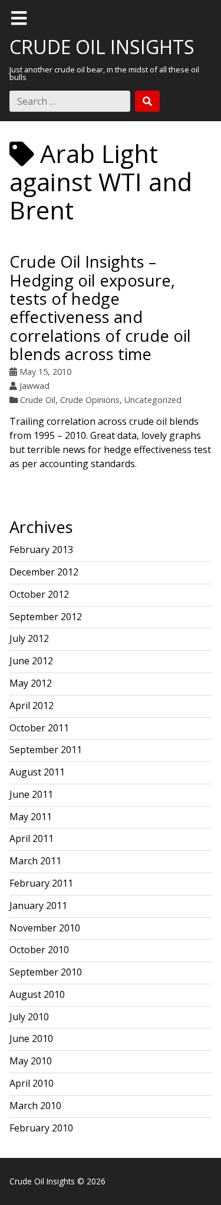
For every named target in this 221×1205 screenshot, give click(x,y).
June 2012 (31, 660)
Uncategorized (153, 399)
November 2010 (44, 927)
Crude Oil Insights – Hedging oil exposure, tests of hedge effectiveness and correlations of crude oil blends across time (100, 307)
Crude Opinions (90, 399)
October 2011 (39, 727)
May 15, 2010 (45, 371)
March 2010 (35, 1105)
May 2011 (30, 816)
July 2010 (29, 1016)
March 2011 (35, 860)
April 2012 (31, 705)
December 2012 (43, 571)
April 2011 (31, 838)
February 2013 (41, 549)
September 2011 (45, 749)
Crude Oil (37, 399)
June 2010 (31, 1038)
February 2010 (41, 1127)
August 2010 (37, 994)
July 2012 (29, 638)
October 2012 (39, 594)
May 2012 (30, 683)
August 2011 (37, 771)
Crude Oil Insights (101, 46)
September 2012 (45, 616)
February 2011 (41, 883)
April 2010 (31, 1083)
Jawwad (34, 385)
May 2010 (30, 1060)
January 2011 (38, 905)
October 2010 (39, 949)
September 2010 (45, 972)
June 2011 (31, 794)
